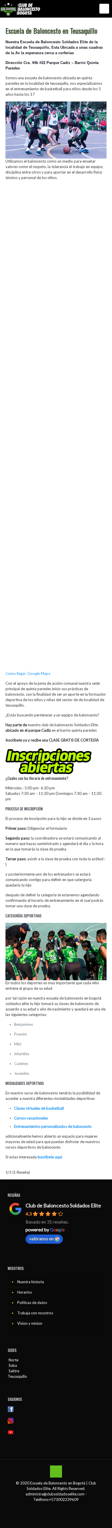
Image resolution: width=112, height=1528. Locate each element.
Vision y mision (29, 1323)
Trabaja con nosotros (35, 1313)
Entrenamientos (27, 1126)
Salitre (13, 1371)
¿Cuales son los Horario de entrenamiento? (36, 778)
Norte (13, 1360)
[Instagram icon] (65, 1507)
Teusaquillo (17, 1376)
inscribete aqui (50, 1157)
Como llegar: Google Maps (27, 673)
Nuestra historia (30, 1281)
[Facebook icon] (53, 1507)
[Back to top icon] (56, 1471)
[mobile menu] (104, 9)
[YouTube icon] (59, 1507)
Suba (12, 1365)
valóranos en (41, 1238)
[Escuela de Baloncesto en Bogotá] (21, 8)
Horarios (24, 1292)
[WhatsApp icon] (47, 1507)
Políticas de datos (32, 1302)
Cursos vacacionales (31, 1118)
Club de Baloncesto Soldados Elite (63, 1205)
